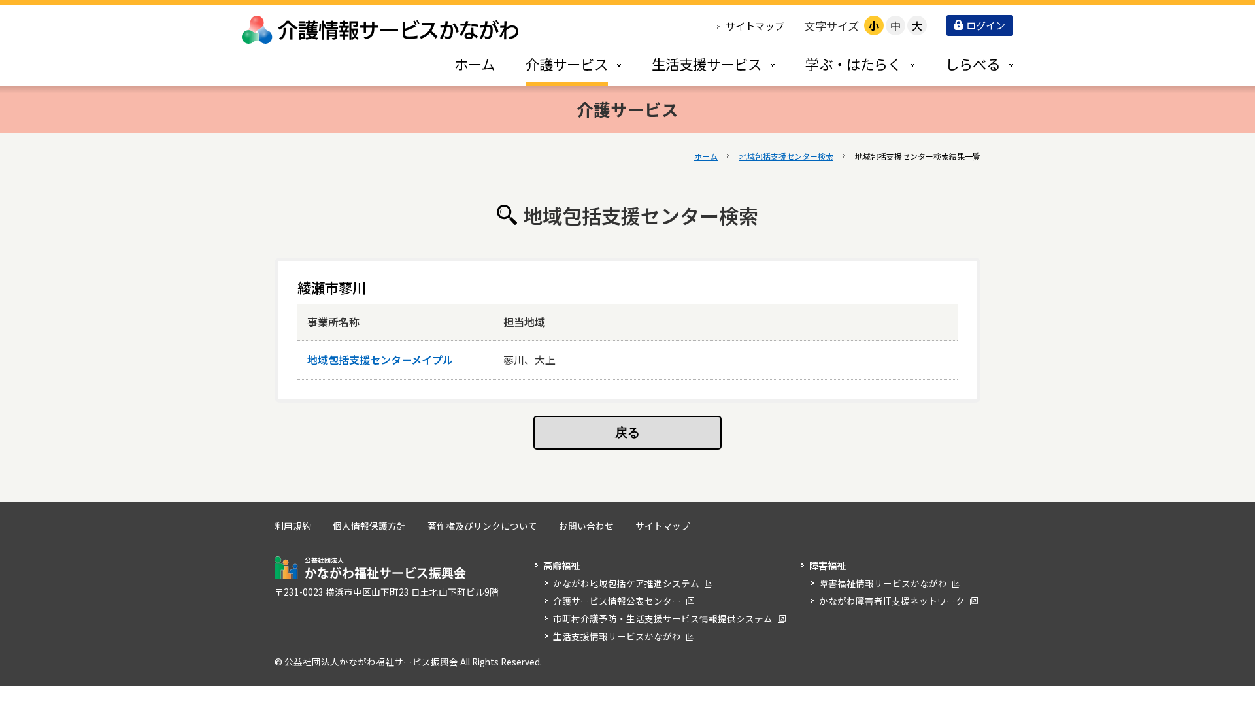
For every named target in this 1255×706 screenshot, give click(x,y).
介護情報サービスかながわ (381, 30)
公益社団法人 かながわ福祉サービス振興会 (370, 567)
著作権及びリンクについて (482, 525)
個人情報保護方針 (369, 525)
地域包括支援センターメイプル (380, 359)
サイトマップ (755, 26)
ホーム (706, 155)
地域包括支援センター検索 (786, 155)
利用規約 (293, 525)
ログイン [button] (985, 25)
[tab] (559, 63)
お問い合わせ (586, 525)
